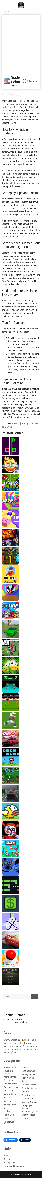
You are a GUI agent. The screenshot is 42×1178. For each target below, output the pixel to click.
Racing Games (28, 1074)
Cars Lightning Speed (11, 948)
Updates (26, 1118)
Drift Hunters (8, 747)
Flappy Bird (7, 820)
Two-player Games (27, 1106)
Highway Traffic (9, 801)
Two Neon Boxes (9, 454)
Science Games (29, 1085)
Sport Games (28, 1095)
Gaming (7, 1101)
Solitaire (6, 673)
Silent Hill (26, 1091)
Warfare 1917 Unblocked (12, 984)
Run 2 (4, 692)
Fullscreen (32, 81)
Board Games (10, 1077)
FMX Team (6, 655)
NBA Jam (6, 472)
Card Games (9, 1080)
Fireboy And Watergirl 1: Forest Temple (19, 564)
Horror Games (10, 1115)
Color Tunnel (7, 509)
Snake (5, 893)
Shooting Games (29, 1088)
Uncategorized (28, 1115)
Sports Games (28, 1098)
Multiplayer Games (9, 1123)
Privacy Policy (10, 1162)
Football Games (11, 1090)
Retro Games (28, 1078)
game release (10, 1094)
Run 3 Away (7, 619)
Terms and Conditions (14, 1166)
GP (5, 1108)
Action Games (10, 1067)
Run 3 (4, 875)
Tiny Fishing (7, 582)
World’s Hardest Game (11, 930)
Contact (7, 1159)
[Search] (34, 996)
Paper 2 (5, 527)
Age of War (7, 783)
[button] (36, 11)
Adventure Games (8, 1072)
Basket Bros (7, 545)
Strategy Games (29, 1102)
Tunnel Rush (7, 600)
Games (8, 427)
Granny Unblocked (30, 423)
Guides (7, 1111)
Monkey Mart (7, 856)
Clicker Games (10, 1083)
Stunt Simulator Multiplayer (14, 637)
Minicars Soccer (9, 490)
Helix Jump (7, 966)
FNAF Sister (7, 838)
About (6, 1155)
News (24, 1067)
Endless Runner (11, 1087)
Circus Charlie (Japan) (11, 710)
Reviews (26, 1081)
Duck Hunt (6, 765)
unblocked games (30, 1111)
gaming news (10, 1104)
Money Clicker (8, 911)
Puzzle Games (28, 1071)
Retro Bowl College (10, 728)
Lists (6, 1118)
